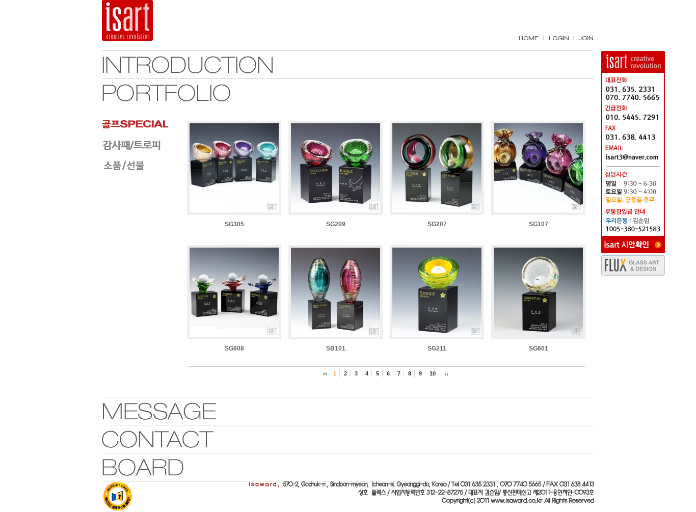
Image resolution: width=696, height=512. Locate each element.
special (140, 124)
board (187, 467)
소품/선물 (140, 165)
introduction (187, 64)
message (187, 411)
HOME (528, 38)
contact (187, 439)
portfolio (187, 92)
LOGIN (559, 38)
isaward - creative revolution (138, 20)
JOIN (586, 38)
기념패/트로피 (140, 144)
